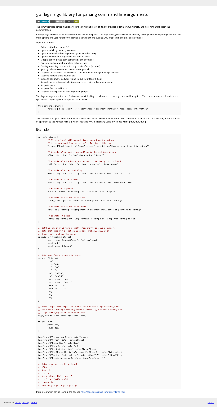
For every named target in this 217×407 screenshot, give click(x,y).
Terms (34, 402)
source (211, 402)
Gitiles (18, 402)
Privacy (25, 402)
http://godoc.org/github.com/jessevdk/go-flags (103, 391)
